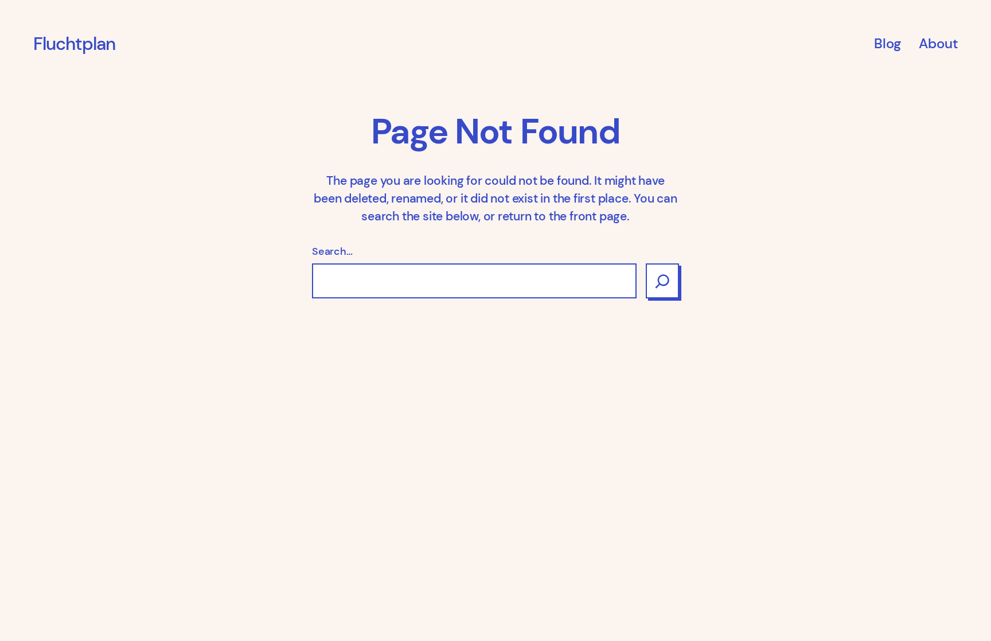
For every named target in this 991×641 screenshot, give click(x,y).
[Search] (662, 280)
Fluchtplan (74, 44)
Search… (332, 251)
